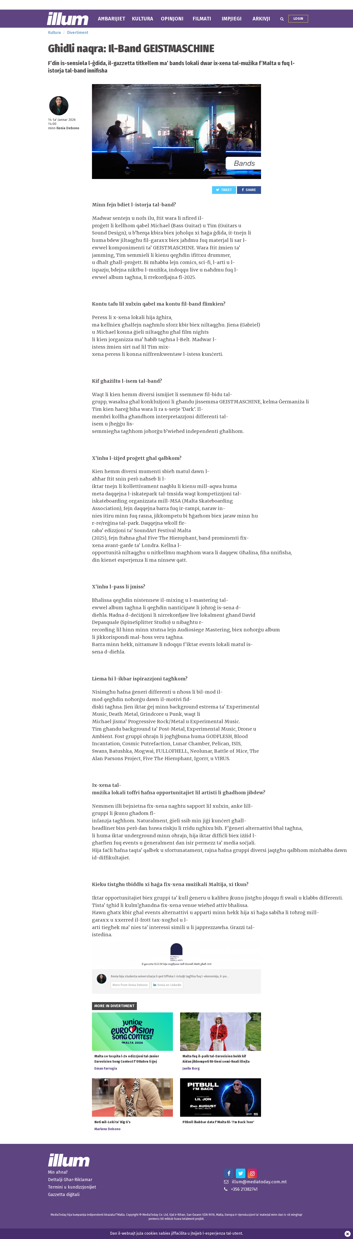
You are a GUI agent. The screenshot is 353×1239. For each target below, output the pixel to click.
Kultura (142, 19)
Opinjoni (172, 19)
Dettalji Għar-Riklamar (70, 1179)
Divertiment (77, 32)
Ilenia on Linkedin (169, 985)
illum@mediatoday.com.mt (259, 1181)
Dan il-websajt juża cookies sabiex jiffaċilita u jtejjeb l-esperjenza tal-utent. (176, 1233)
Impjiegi (232, 19)
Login (298, 19)
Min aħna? (58, 1172)
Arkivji (261, 19)
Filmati (202, 19)
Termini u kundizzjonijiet (72, 1187)
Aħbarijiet (111, 19)
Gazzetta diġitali (63, 1194)
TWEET (226, 190)
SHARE (250, 190)
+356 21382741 (244, 1189)
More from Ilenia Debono (130, 985)
